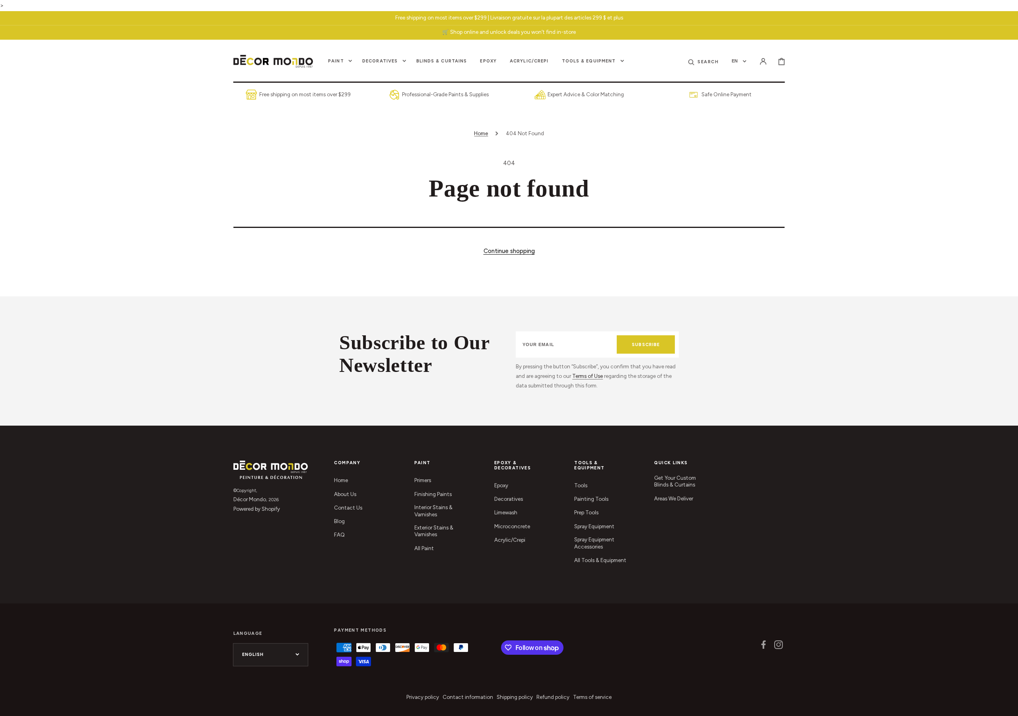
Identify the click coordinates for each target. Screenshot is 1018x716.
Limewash (505, 512)
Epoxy (501, 485)
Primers (422, 480)
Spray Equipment (594, 526)
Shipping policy (515, 697)
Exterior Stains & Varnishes (433, 530)
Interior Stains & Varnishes (433, 510)
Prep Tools (586, 512)
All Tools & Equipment (600, 560)
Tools (580, 485)
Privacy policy (422, 697)
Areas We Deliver (673, 498)
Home (481, 133)
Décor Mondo (249, 499)
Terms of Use (587, 376)
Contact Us (348, 507)
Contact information (468, 697)
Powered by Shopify (256, 509)
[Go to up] (1007, 705)
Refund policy (552, 697)
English (253, 654)
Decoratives (508, 499)
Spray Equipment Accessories (594, 542)
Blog (339, 521)
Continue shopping (509, 251)
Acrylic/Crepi (509, 540)
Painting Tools (591, 499)
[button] (762, 61)
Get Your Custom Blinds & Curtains (675, 481)
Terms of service (592, 697)
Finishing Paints (433, 494)
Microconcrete (512, 526)
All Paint (424, 548)
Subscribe (646, 344)
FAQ (339, 534)
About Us (345, 494)
